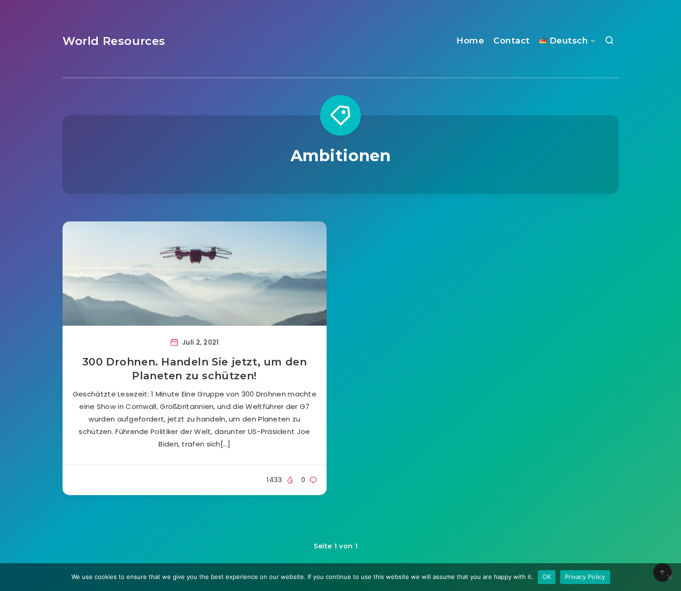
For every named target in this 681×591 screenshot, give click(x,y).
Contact (511, 41)
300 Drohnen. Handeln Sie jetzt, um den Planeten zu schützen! (194, 369)
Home (470, 41)
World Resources (114, 41)
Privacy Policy (585, 576)
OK (546, 576)
